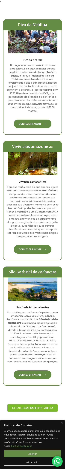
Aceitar (32, 453)
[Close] (62, 423)
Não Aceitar (32, 462)
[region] (32, 444)
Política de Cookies (21, 446)
